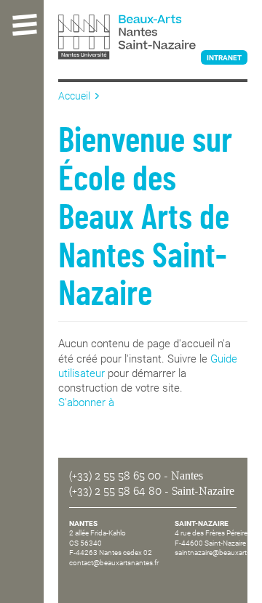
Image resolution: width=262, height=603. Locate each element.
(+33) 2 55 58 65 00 (115, 475)
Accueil (74, 96)
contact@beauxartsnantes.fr (114, 563)
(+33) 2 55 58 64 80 (115, 491)
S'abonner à (86, 402)
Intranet (224, 58)
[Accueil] (152, 38)
